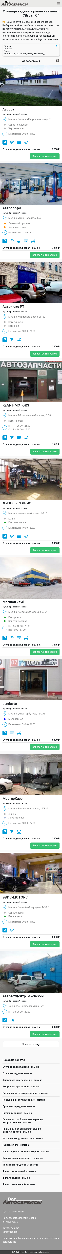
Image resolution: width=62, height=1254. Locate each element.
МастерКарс (12, 799)
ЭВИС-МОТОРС (15, 897)
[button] (57, 46)
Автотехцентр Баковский (23, 996)
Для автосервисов (13, 1211)
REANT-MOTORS (15, 405)
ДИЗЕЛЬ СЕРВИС (16, 503)
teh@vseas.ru (10, 1231)
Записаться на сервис (44, 156)
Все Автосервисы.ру (20, 4)
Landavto (9, 704)
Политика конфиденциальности (20, 1238)
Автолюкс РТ (13, 307)
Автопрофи (11, 208)
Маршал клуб (13, 602)
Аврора (8, 109)
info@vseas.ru (10, 1221)
